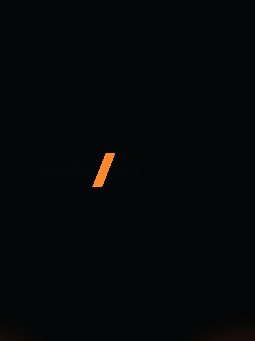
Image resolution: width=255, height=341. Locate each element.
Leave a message (65, 215)
